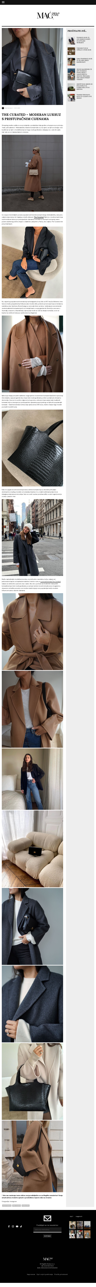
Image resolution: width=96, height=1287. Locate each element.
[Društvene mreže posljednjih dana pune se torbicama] (87, 1225)
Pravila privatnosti (61, 1274)
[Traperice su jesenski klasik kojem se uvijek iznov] (80, 1234)
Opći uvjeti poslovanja (45, 1274)
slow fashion (7, 1205)
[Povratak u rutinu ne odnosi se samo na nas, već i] (72, 1234)
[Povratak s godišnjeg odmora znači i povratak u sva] (87, 1234)
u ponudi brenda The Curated (50, 581)
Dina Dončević (9, 108)
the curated (17, 1205)
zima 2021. (26, 1205)
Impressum (31, 1274)
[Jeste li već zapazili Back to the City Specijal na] (80, 1225)
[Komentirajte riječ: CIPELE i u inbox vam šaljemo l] (72, 1225)
